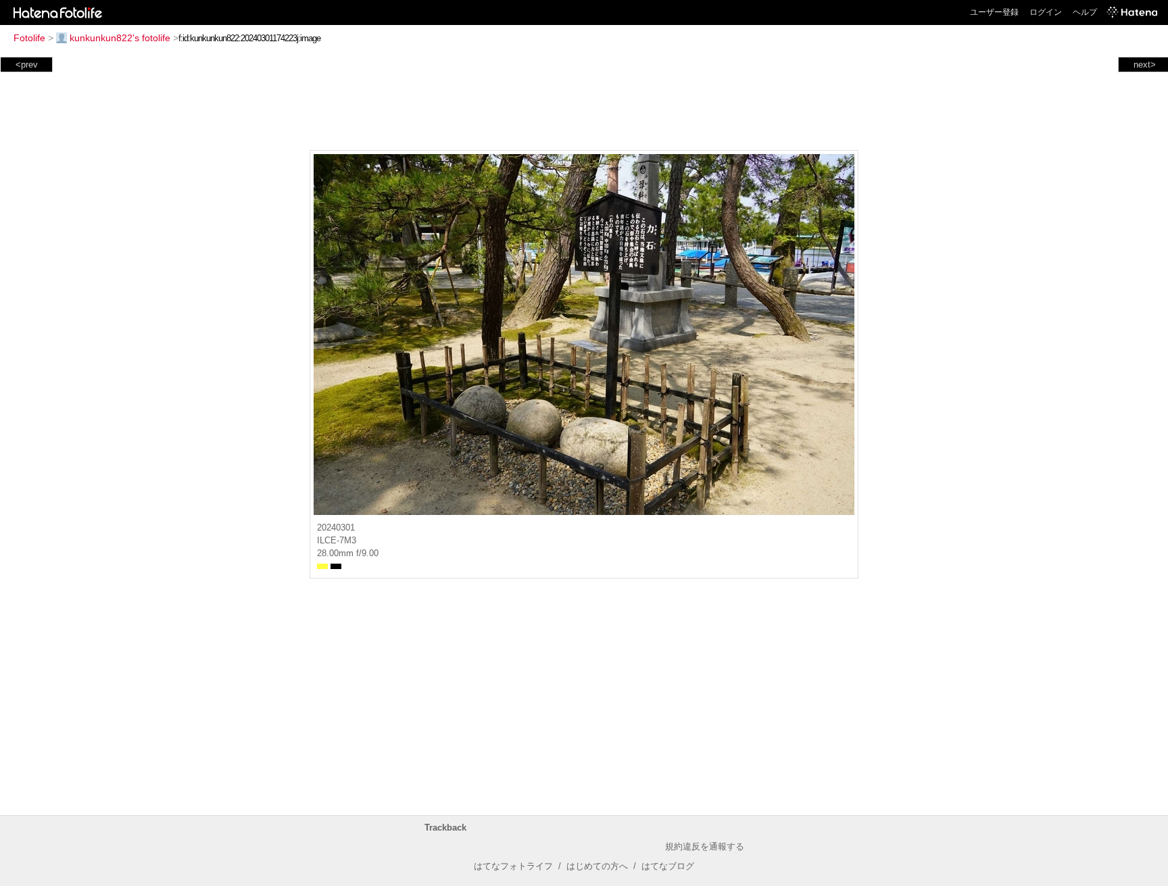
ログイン (1045, 12)
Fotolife (29, 37)
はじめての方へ (597, 866)
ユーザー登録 (994, 12)
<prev (27, 64)
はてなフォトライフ (513, 866)
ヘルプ (1085, 12)
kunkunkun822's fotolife (120, 37)
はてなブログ (667, 866)
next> (1145, 64)
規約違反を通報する (704, 846)
